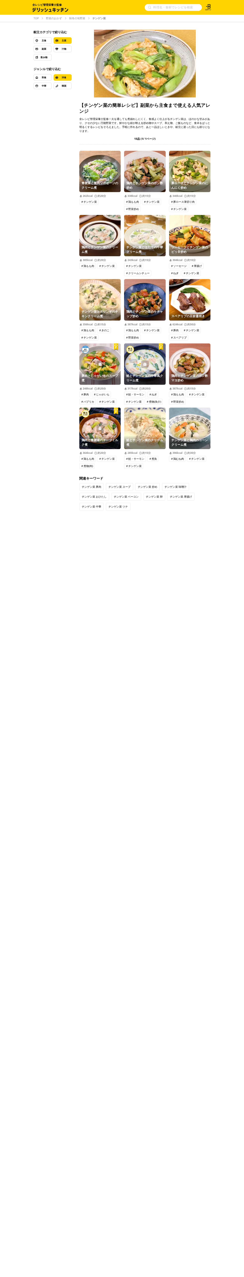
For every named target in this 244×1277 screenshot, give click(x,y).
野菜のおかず (54, 18)
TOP (36, 18)
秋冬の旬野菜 (77, 18)
